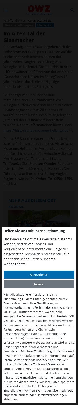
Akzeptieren (39, 274)
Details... (39, 284)
